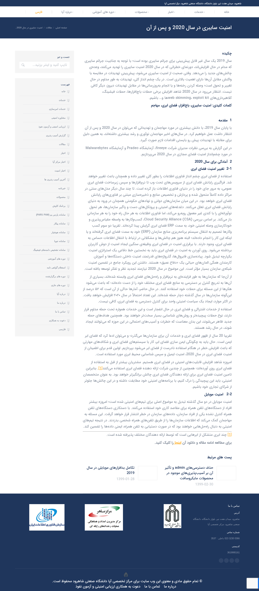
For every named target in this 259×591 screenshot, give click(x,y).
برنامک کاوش (59, 206)
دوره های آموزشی (57, 258)
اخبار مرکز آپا (59, 162)
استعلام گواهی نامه (56, 267)
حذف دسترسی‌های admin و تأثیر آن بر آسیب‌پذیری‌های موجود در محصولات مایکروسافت (189, 473)
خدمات (62, 100)
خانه (63, 91)
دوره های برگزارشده (56, 276)
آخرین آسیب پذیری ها (55, 179)
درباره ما (61, 302)
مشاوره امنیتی (58, 117)
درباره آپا (61, 294)
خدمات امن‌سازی (57, 109)
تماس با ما (60, 311)
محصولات (61, 197)
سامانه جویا (60, 241)
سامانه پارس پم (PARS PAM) (51, 214)
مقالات (62, 144)
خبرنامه (62, 188)
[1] (100, 368)
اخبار (63, 153)
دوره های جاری (58, 285)
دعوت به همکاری (57, 320)
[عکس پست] (226, 473)
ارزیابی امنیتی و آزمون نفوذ (52, 126)
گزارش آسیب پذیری (56, 135)
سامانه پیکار (60, 223)
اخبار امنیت (60, 170)
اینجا (177, 442)
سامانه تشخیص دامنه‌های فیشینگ (49, 250)
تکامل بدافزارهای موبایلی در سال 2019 (110, 470)
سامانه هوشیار (58, 232)
